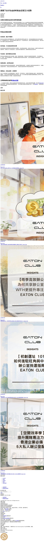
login (4, 511)
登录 (7, 510)
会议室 (4, 480)
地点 (4, 481)
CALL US (2, 0)
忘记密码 (17, 520)
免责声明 (4, 487)
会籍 (4, 479)
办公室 (4, 478)
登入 (1, 3)
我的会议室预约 (6, 518)
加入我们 (5, 3)
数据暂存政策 (5, 488)
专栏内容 (4, 483)
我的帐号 (2, 5)
